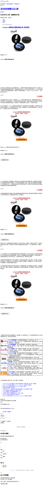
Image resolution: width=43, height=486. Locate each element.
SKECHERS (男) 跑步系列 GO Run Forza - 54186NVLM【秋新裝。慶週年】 (17, 395)
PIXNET (13, 470)
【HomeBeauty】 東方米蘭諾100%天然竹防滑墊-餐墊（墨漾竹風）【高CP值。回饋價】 (20, 383)
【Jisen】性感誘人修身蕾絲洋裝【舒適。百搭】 (12, 390)
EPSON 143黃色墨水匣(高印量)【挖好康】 (11, 394)
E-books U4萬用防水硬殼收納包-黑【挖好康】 (16, 27)
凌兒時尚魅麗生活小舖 (9, 9)
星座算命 (9, 411)
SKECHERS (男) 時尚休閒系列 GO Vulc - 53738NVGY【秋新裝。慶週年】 (17, 385)
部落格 (4, 21)
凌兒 (1, 402)
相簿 (3, 19)
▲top (1, 413)
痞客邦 (6, 408)
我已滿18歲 (3, 483)
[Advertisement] (21, 77)
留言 (9, 408)
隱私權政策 (28, 470)
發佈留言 (2, 422)
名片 (3, 22)
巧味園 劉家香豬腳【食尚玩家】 (9, 387)
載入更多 (2, 415)
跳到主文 (2, 11)
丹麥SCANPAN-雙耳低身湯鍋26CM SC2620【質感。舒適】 (14, 386)
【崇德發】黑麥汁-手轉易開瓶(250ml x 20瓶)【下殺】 (13, 393)
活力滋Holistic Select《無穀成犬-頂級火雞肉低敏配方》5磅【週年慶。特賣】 (18, 389)
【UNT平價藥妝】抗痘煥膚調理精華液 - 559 (11, 391)
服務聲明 (32, 470)
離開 (6, 483)
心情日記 (9, 17)
